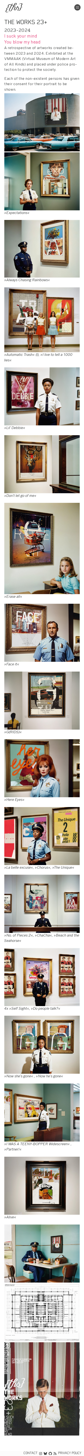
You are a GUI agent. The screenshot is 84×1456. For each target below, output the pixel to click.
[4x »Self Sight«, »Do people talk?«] (42, 976)
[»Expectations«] (42, 181)
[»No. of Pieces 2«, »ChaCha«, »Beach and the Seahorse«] (42, 903)
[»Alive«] (42, 1185)
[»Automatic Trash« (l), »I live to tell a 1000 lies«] (42, 319)
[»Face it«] (42, 632)
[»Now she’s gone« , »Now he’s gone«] (42, 1044)
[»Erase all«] (42, 548)
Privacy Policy (69, 1453)
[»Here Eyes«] (42, 768)
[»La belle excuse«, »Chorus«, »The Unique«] (42, 835)
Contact (30, 1453)
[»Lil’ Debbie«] (42, 396)
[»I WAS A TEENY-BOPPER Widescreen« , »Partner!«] (42, 1112)
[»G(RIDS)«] (42, 700)
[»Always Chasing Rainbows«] (42, 248)
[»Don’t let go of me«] (42, 463)
